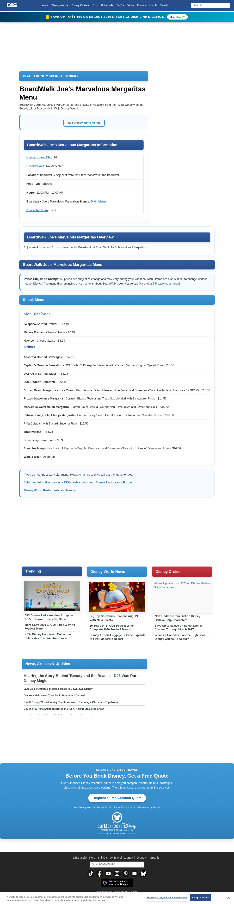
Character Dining (38, 210)
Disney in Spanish (149, 857)
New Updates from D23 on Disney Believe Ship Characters (177, 618)
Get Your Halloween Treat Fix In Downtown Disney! (54, 695)
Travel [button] (163, 5)
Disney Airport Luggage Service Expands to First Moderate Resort (117, 637)
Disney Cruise (168, 571)
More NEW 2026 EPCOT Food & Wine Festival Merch (49, 626)
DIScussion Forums (86, 857)
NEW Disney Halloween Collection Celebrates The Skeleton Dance (47, 636)
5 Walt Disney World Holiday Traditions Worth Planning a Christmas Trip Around (71, 702)
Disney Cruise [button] (80, 5)
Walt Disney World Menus (84, 122)
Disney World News (107, 571)
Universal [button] (106, 5)
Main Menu (98, 201)
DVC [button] (119, 5)
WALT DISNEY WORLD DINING (50, 76)
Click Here (175, 17)
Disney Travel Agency (118, 857)
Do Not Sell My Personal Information (167, 897)
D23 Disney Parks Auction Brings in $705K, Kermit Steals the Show (48, 617)
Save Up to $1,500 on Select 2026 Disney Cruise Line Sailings (107, 17)
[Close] (228, 897)
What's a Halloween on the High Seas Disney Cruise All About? (180, 637)
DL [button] (94, 5)
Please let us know (167, 283)
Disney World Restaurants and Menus (49, 490)
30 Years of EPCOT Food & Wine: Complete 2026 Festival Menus (112, 627)
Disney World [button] (58, 5)
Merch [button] (153, 5)
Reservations (35, 166)
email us (84, 474)
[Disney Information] (12, 5)
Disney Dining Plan (39, 157)
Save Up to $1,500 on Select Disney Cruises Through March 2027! (178, 627)
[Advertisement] (117, 533)
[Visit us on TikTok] (91, 873)
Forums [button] (141, 5)
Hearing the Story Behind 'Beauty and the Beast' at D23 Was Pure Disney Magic (81, 678)
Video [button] (130, 5)
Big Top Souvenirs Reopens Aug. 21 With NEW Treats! (114, 618)
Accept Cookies (200, 897)
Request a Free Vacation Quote (117, 798)
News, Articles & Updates (47, 664)
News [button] (44, 5)
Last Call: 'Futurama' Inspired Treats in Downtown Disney (58, 688)
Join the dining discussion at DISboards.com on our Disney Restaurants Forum (78, 482)
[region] (117, 898)
